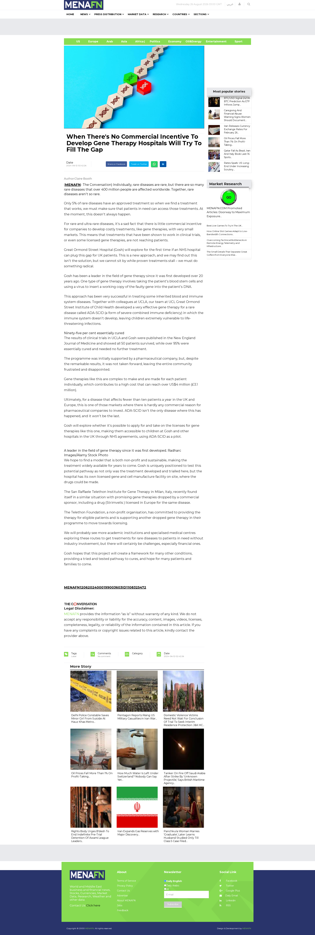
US (74, 41)
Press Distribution (107, 14)
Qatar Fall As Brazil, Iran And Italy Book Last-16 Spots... (237, 154)
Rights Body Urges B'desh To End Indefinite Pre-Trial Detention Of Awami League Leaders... (90, 836)
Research (159, 14)
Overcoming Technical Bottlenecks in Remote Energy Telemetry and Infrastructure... (227, 243)
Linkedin (230, 900)
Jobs (119, 905)
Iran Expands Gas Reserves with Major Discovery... (138, 833)
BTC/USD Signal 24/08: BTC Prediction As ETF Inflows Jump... (237, 101)
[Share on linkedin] (163, 164)
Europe (93, 41)
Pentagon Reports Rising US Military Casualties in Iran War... (137, 717)
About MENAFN (126, 900)
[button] (239, 4)
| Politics (154, 41)
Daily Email (231, 895)
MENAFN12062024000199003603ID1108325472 (105, 587)
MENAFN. (89, 928)
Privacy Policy (125, 885)
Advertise (122, 895)
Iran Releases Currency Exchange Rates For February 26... (237, 129)
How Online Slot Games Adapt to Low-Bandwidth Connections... (227, 233)
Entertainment (211, 41)
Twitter (229, 885)
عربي (230, 4)
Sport (236, 41)
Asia (124, 41)
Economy (175, 41)
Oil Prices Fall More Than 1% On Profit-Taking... (235, 141)
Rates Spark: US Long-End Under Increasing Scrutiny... (237, 166)
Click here (93, 905)
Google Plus (232, 890)
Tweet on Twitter (139, 164)
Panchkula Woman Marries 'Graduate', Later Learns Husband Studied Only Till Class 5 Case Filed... (181, 836)
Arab (109, 41)
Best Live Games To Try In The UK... (225, 225)
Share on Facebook (116, 164)
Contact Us (123, 890)
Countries (179, 14)
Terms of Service (126, 880)
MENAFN (73, 185)
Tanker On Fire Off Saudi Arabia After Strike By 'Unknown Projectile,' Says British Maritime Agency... (184, 778)
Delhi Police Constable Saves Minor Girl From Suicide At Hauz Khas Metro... (90, 718)
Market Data (137, 14)
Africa (139, 41)
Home (70, 14)
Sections (200, 14)
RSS (228, 905)
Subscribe (172, 904)
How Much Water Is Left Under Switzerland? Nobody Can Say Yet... (137, 776)
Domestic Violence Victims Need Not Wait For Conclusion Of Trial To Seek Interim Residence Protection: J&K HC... (184, 720)
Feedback (122, 910)
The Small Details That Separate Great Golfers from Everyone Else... (227, 253)
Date (69, 162)
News (84, 14)
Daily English (174, 881)
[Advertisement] (159, 26)
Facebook (231, 880)
